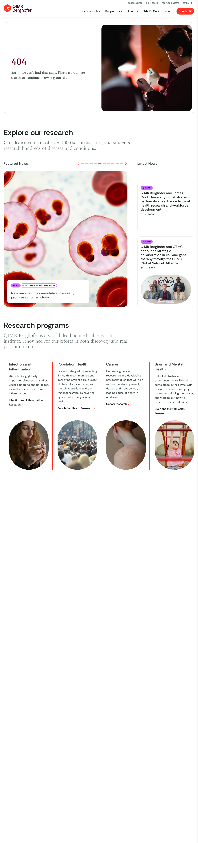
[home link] (18, 8)
